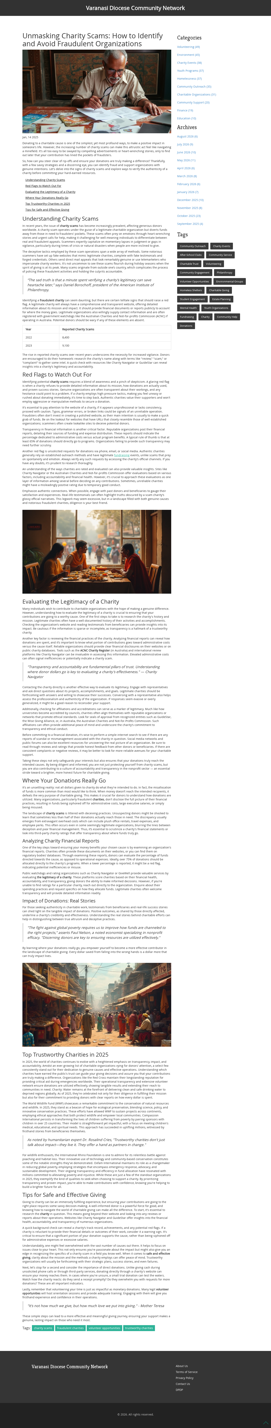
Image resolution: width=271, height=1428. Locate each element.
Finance (185, 110)
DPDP (179, 1390)
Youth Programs (190, 70)
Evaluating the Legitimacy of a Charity (50, 192)
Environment (188, 55)
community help (227, 317)
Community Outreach (194, 86)
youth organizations (216, 308)
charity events (221, 246)
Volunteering (188, 47)
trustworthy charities (139, 1328)
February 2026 (188, 184)
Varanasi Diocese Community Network (135, 8)
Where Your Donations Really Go (46, 198)
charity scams (43, 1328)
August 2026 (187, 136)
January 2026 (187, 192)
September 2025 (190, 224)
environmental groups (229, 281)
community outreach (193, 246)
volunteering (213, 264)
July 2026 (185, 144)
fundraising (122, 455)
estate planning (221, 299)
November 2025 (189, 208)
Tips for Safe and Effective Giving (47, 210)
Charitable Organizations (196, 94)
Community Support (193, 102)
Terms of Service (187, 1372)
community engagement (194, 272)
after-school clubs (191, 255)
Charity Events (189, 63)
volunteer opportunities (104, 1328)
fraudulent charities (70, 1328)
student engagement (192, 299)
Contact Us (183, 1384)
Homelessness (189, 78)
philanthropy (224, 272)
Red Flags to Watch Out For (43, 186)
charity (205, 317)
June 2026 (186, 152)
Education (186, 118)
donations (186, 326)
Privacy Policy (184, 1378)
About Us (182, 1366)
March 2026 (187, 176)
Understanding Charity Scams (45, 180)
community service (220, 255)
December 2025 (190, 200)
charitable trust (189, 264)
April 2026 (186, 168)
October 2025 (189, 216)
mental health (188, 308)
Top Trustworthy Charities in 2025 (47, 204)
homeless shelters (191, 290)
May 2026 (186, 160)
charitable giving (219, 290)
